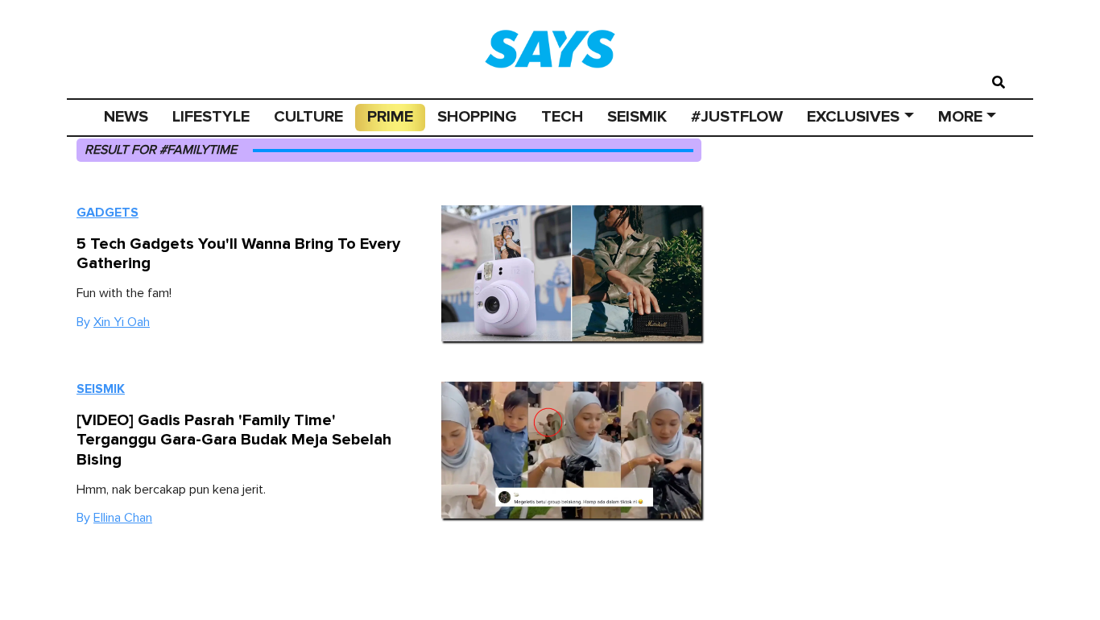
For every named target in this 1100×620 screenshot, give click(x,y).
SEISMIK (637, 116)
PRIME (390, 116)
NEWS (126, 116)
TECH (562, 116)
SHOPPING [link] (477, 116)
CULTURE (308, 116)
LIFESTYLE (211, 116)
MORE (960, 116)
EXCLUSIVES (853, 116)
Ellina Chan (122, 517)
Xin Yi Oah (121, 322)
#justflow (737, 116)
